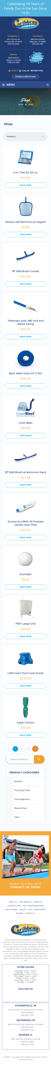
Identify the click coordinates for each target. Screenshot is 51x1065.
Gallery (22, 909)
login (14, 71)
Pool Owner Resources (33, 906)
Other (17, 817)
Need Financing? (37, 57)
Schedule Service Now (25, 77)
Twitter (20, 994)
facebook (14, 994)
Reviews (19, 913)
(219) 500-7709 (27, 1015)
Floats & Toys (20, 808)
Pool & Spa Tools (22, 790)
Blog (30, 909)
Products (37, 902)
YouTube (35, 994)
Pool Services (25, 902)
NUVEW (6, 1057)
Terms (43, 1057)
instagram (25, 994)
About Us (13, 902)
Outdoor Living (14, 906)
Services (18, 781)
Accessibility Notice (25, 1059)
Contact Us (30, 913)
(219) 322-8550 (13, 44)
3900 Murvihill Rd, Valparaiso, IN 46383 (25, 1024)
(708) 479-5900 (13, 62)
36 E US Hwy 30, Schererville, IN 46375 (25, 1010)
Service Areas (11, 909)
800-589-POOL (36, 71)
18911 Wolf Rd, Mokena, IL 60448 (25, 1039)
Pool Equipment (22, 799)
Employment (40, 909)
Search (39, 759)
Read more (25, 185)
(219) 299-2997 (37, 44)
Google (30, 994)
